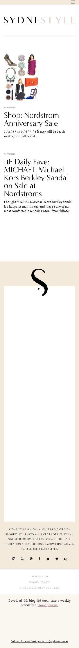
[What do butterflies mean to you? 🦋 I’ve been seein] (39, 310)
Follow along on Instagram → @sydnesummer (39, 641)
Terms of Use (39, 576)
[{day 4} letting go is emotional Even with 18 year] (39, 347)
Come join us (48, 604)
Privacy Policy (39, 582)
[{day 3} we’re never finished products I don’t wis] (39, 422)
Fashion (9, 107)
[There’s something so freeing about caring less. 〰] (39, 385)
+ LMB (55, 588)
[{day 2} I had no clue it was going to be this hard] (39, 497)
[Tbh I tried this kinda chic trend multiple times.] (39, 459)
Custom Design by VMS (35, 588)
